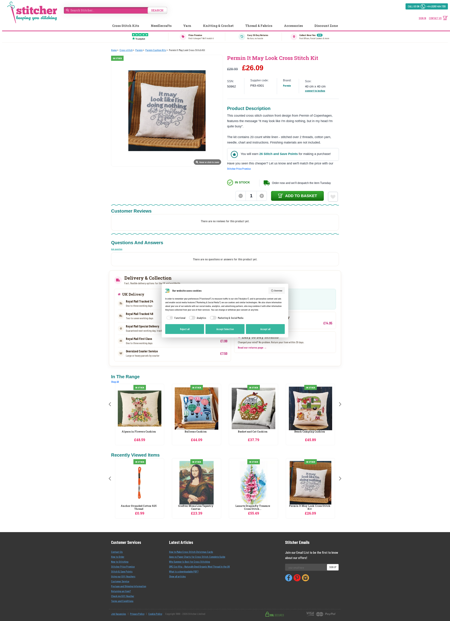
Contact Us (117, 551)
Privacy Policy (137, 613)
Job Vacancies (118, 613)
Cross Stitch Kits (125, 26)
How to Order (117, 556)
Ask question (116, 249)
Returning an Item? (121, 591)
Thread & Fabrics (258, 26)
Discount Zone (326, 26)
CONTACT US (435, 18)
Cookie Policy (155, 613)
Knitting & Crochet (218, 26)
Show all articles (177, 576)
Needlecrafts (161, 26)
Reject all (184, 329)
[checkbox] (175, 318)
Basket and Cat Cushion (253, 431)
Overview (278, 290)
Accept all (265, 329)
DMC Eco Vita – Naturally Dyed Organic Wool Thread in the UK (199, 566)
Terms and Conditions (122, 601)
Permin (287, 85)
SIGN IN (422, 18)
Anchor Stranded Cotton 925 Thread (139, 508)
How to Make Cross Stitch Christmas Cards (191, 551)
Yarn (187, 26)
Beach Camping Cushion (309, 431)
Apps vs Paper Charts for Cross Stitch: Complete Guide (197, 556)
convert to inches (315, 90)
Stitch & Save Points (122, 571)
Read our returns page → (252, 347)
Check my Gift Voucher (122, 596)
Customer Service (120, 581)
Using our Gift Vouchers (123, 576)
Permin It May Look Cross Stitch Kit (309, 508)
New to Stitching (119, 561)
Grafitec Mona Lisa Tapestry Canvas (195, 508)
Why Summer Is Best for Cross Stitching (189, 561)
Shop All (115, 381)
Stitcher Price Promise (239, 168)
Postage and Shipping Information (128, 586)
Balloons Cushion (196, 431)
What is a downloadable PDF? (183, 571)
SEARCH (157, 10)
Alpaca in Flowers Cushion (139, 431)
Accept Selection (225, 329)
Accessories (293, 26)
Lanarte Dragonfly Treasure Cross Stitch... (252, 508)
